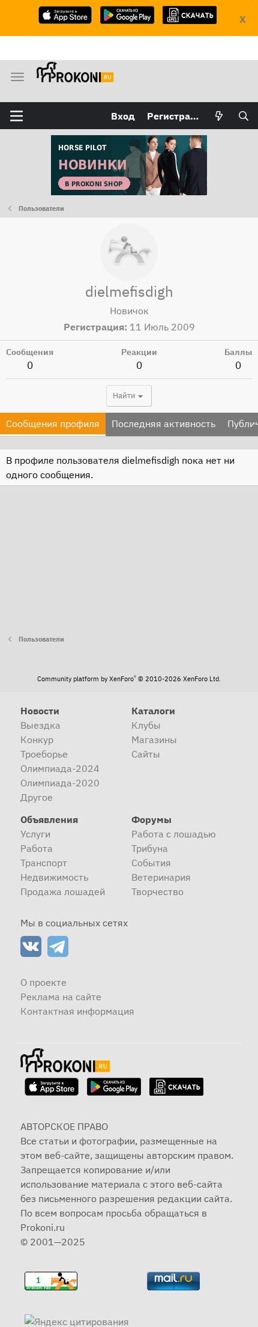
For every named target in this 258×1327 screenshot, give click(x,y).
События (151, 863)
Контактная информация (77, 1011)
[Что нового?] (219, 116)
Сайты (145, 754)
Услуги (35, 834)
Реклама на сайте (60, 997)
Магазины (154, 739)
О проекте (43, 982)
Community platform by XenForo (129, 679)
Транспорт (43, 863)
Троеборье (44, 754)
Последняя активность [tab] (163, 424)
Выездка (40, 725)
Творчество (157, 891)
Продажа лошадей (62, 891)
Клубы (146, 725)
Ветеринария (161, 877)
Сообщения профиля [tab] (53, 424)
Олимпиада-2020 (60, 783)
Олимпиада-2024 (60, 768)
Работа (36, 848)
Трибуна (149, 848)
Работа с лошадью (173, 834)
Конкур (36, 739)
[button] (16, 116)
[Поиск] (243, 116)
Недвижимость (54, 877)
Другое (36, 797)
